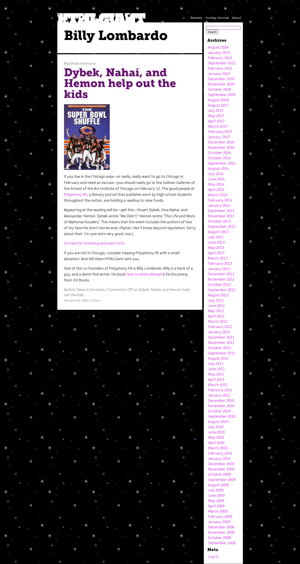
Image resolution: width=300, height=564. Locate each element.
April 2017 (216, 121)
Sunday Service (217, 18)
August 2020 (218, 100)
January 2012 (219, 332)
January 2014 (219, 205)
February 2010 (220, 453)
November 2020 (221, 84)
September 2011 (221, 353)
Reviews (196, 18)
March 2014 (218, 194)
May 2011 (216, 374)
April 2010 (216, 442)
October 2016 (219, 152)
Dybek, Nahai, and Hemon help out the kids (120, 83)
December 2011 (221, 337)
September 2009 (221, 479)
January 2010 (219, 458)
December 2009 (221, 463)
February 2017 (220, 131)
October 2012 (219, 284)
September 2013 (221, 226)
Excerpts (97, 289)
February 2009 (220, 516)
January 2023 (219, 52)
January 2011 (219, 395)
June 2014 (216, 179)
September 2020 (221, 94)
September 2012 (221, 289)
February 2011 (220, 390)
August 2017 (218, 105)
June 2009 (216, 495)
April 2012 (216, 316)
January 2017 (219, 136)
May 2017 (216, 115)
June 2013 (216, 242)
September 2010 (221, 416)
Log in (213, 556)
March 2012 (218, 321)
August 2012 (218, 295)
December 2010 (221, 400)
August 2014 (218, 168)
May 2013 (216, 247)
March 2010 (218, 448)
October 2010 (219, 411)
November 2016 (221, 147)
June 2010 (216, 432)
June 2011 (216, 368)
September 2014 (221, 163)
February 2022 (220, 57)
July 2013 (215, 237)
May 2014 (216, 184)
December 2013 (221, 210)
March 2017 (218, 126)
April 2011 (216, 379)
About (236, 18)
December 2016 (221, 142)
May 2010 (216, 437)
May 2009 (216, 500)
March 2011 (218, 384)
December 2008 (221, 527)
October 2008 (219, 537)
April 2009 (216, 506)
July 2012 (215, 300)
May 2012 (216, 310)
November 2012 (221, 279)
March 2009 (218, 511)
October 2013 (219, 221)
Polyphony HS (75, 194)
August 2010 (218, 421)
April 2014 (216, 189)
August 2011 (218, 358)
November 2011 (221, 342)
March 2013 (218, 258)
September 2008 (221, 542)
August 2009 (218, 484)
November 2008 (221, 532)
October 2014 (219, 158)
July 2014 (215, 173)
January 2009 (219, 521)
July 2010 (215, 426)
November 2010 (221, 405)
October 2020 (219, 89)
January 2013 (219, 268)
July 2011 (215, 363)
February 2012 (220, 326)
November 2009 (221, 469)
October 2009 (219, 474)
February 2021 (220, 68)
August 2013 (218, 231)
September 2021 (221, 63)
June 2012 (216, 305)
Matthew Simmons (80, 63)
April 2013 (216, 252)
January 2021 (219, 73)
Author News (75, 289)
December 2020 (221, 78)
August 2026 (218, 47)
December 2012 (221, 274)
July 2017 (215, 110)
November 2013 (221, 216)
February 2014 (220, 200)
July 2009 (215, 490)
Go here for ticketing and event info (94, 243)
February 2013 (220, 263)
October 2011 (219, 347)
